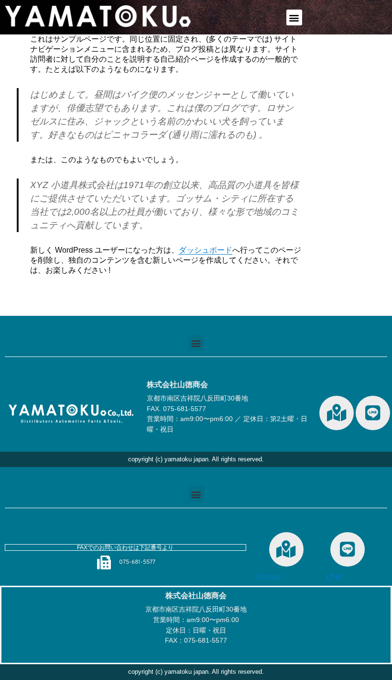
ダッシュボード (205, 250)
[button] (294, 17)
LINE (334, 577)
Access (268, 577)
